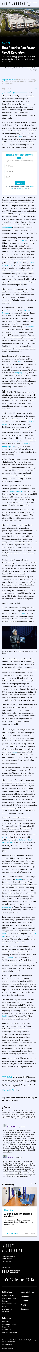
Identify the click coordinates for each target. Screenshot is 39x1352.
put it (19, 262)
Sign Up (20, 183)
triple (21, 136)
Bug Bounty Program (9, 1332)
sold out (19, 879)
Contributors (25, 1296)
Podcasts (5, 1301)
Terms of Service (21, 188)
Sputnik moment (15, 491)
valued (23, 240)
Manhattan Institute (9, 1324)
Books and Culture (9, 1304)
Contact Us (25, 1309)
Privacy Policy (7, 1327)
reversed (5, 837)
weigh (24, 613)
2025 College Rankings (7, 1310)
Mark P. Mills (6, 43)
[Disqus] (19, 1150)
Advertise (5, 1321)
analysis (17, 441)
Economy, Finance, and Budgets (14, 81)
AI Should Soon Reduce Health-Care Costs (18, 1215)
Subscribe (24, 1300)
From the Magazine (9, 1298)
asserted (11, 957)
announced (6, 907)
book (20, 361)
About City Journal (28, 1292)
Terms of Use (7, 1330)
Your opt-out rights (7, 1348)
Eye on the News (12, 1233)
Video (4, 1306)
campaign (19, 372)
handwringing (30, 326)
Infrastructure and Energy (26, 80)
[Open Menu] (35, 4)
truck (4, 933)
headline (5, 1016)
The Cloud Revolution (10, 1089)
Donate (7, 1107)
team (15, 752)
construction (7, 227)
